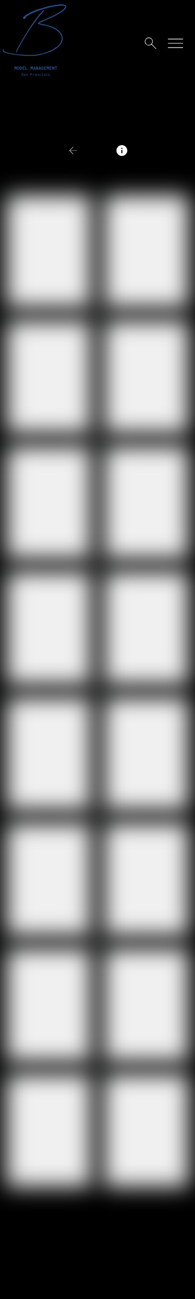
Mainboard (120, 1282)
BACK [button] (91, 150)
